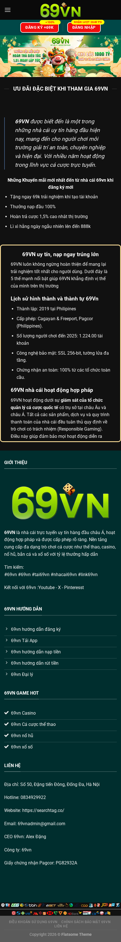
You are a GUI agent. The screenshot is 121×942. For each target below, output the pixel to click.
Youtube (46, 587)
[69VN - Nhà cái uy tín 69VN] (60, 10)
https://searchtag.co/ (43, 810)
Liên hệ (61, 926)
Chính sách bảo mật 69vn (86, 922)
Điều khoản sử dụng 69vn (33, 922)
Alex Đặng (36, 836)
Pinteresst (74, 587)
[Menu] (7, 10)
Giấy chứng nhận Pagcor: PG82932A (40, 863)
